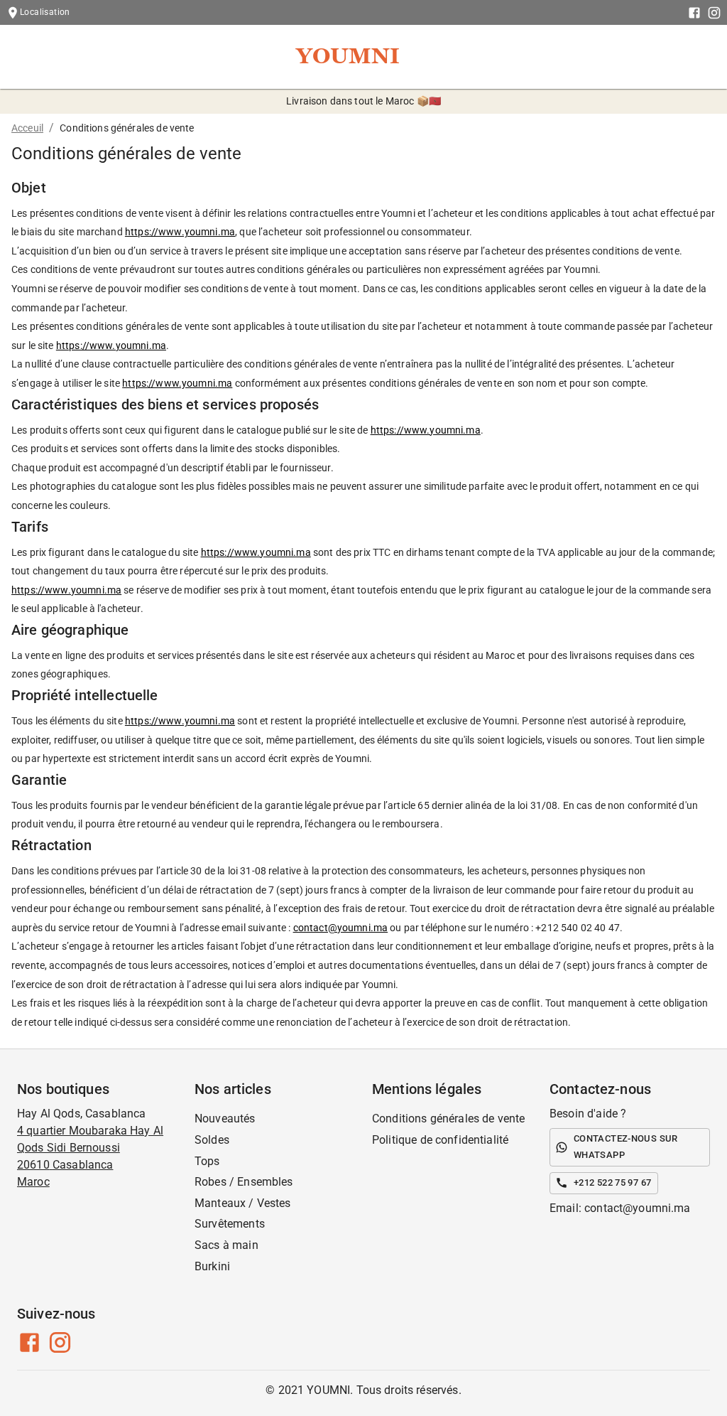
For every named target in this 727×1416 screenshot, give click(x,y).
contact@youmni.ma (340, 927)
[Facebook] (694, 13)
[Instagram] (714, 13)
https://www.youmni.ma (180, 231)
